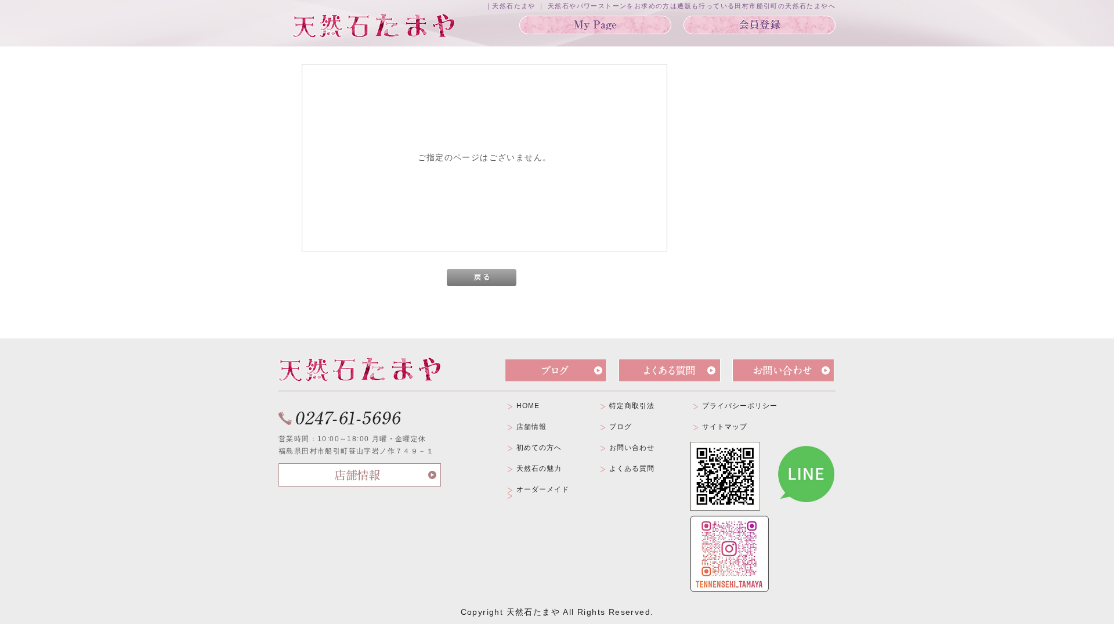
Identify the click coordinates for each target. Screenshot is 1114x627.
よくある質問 (631, 468)
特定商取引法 (631, 406)
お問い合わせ (631, 448)
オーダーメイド (542, 489)
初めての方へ (539, 448)
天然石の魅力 (539, 468)
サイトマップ (724, 427)
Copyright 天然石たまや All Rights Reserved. (557, 612)
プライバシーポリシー (739, 406)
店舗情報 (531, 427)
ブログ (620, 427)
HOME (528, 406)
